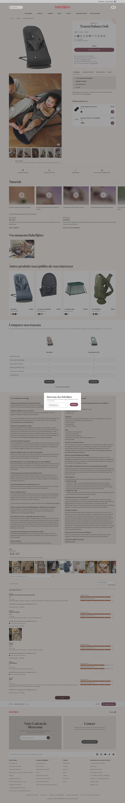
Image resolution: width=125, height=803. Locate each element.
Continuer (74, 404)
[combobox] (57, 405)
